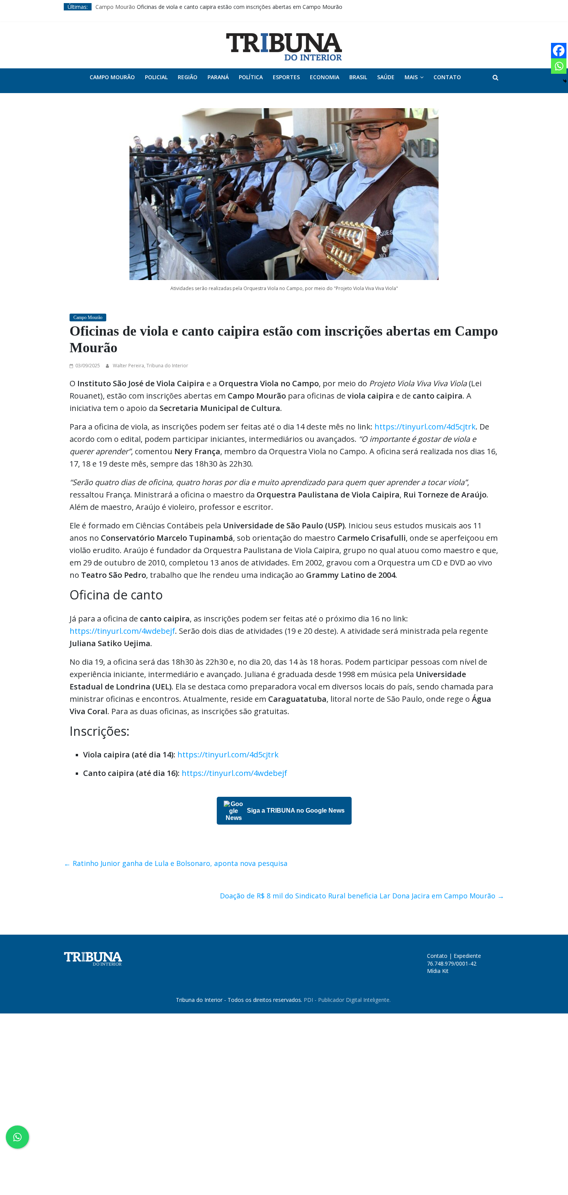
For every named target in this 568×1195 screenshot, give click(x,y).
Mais (411, 77)
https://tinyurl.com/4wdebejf (122, 631)
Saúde (386, 77)
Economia (324, 77)
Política (251, 77)
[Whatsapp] (558, 66)
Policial (156, 77)
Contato (447, 77)
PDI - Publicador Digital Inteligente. (347, 999)
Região (187, 77)
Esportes (286, 77)
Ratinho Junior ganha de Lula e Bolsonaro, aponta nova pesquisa (175, 863)
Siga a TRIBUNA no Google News (296, 810)
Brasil (358, 77)
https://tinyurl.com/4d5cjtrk (425, 426)
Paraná (218, 77)
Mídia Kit (438, 970)
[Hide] (565, 81)
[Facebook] (558, 50)
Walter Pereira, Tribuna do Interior (150, 365)
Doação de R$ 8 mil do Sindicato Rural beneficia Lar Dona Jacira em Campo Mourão (362, 895)
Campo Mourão (115, 6)
